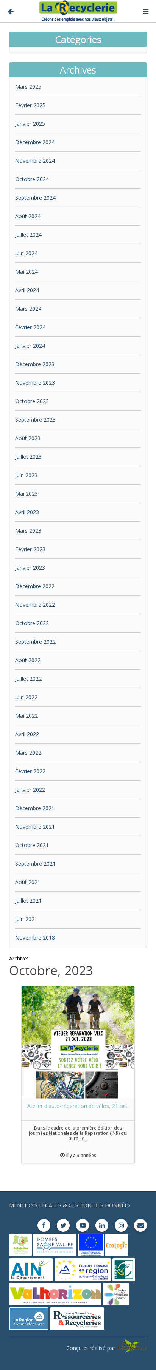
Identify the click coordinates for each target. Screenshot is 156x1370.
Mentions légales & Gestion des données (70, 1205)
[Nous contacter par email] (140, 1225)
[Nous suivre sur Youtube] (82, 1225)
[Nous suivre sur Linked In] (101, 1225)
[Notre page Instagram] (121, 1225)
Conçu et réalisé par (91, 1348)
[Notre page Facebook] (43, 1225)
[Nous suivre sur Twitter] (63, 1225)
